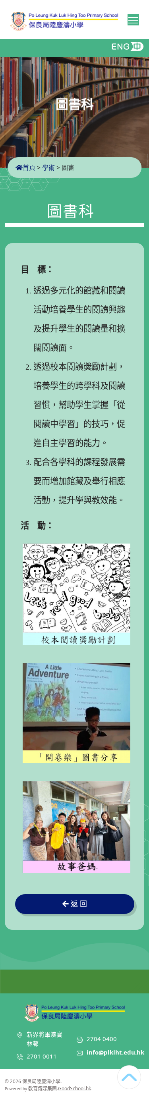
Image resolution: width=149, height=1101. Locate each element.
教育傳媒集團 (42, 1088)
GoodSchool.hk (74, 1088)
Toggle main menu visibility (133, 19)
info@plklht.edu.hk (115, 1052)
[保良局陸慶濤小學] (74, 1011)
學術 (48, 167)
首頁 (29, 167)
